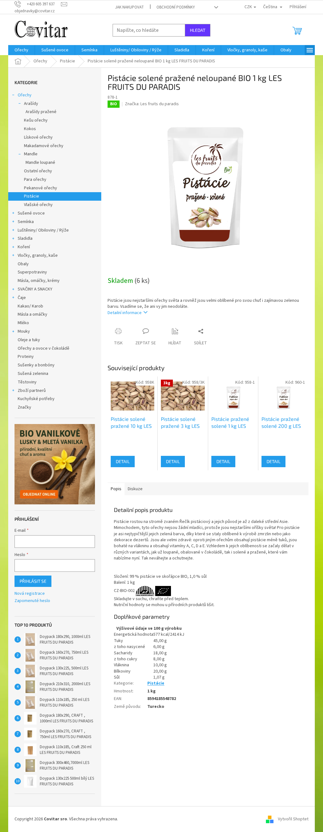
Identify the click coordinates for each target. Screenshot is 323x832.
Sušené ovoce (31, 213)
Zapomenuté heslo (32, 601)
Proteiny (26, 356)
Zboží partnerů (32, 390)
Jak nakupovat (129, 7)
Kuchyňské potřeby (36, 399)
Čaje (22, 298)
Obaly (23, 264)
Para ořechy (35, 179)
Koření (24, 247)
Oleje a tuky (29, 340)
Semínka (26, 222)
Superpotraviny (32, 272)
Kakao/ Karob (30, 306)
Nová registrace (30, 594)
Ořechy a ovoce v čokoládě (43, 348)
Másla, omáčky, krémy (39, 281)
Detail (123, 461)
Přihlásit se (33, 581)
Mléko (23, 323)
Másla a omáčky (32, 314)
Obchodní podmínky (175, 7)
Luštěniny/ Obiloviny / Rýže (43, 230)
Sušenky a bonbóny (36, 365)
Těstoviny (27, 382)
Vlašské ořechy (38, 205)
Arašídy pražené (41, 112)
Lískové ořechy (38, 137)
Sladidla (25, 238)
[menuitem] (21, 50)
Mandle (31, 154)
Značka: (152, 104)
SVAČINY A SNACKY (35, 289)
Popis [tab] (116, 489)
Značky (24, 407)
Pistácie (31, 196)
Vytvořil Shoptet (293, 819)
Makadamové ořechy (43, 146)
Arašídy (31, 103)
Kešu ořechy (36, 120)
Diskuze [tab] (135, 489)
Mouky (24, 331)
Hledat (197, 30)
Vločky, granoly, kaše (38, 255)
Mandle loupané (40, 162)
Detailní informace (125, 313)
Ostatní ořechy (38, 171)
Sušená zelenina (33, 373)
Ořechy (25, 95)
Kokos (30, 129)
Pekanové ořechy (40, 188)
